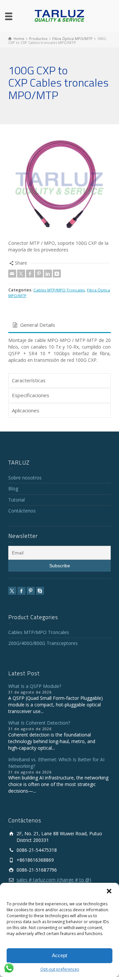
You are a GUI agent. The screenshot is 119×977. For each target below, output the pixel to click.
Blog (13, 488)
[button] (109, 891)
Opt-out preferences (59, 969)
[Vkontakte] (57, 274)
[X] (21, 274)
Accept (59, 955)
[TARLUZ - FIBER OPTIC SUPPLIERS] (59, 15)
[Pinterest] (39, 274)
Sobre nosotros (25, 477)
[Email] (12, 274)
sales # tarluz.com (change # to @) (54, 880)
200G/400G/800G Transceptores (43, 643)
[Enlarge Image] (59, 183)
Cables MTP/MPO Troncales (59, 289)
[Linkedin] (48, 274)
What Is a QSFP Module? (34, 686)
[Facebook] (30, 274)
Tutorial (16, 500)
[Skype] (40, 591)
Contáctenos (22, 510)
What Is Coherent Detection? (39, 723)
